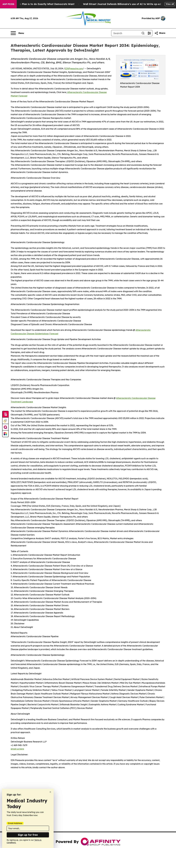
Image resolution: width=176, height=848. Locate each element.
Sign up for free (28, 834)
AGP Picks (8, 4)
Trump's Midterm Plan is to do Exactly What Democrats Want (37, 4)
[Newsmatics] (5, 433)
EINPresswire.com (74, 68)
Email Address (15, 823)
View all (170, 4)
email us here (17, 749)
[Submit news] (5, 414)
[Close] (50, 792)
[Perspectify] (5, 421)
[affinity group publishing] (5, 427)
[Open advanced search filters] (149, 33)
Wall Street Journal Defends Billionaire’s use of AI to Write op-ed (122, 4)
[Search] (143, 33)
